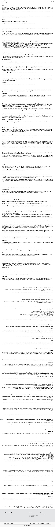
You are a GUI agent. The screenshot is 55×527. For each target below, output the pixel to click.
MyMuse (30, 525)
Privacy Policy (48, 523)
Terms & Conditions (32, 523)
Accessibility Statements (40, 523)
